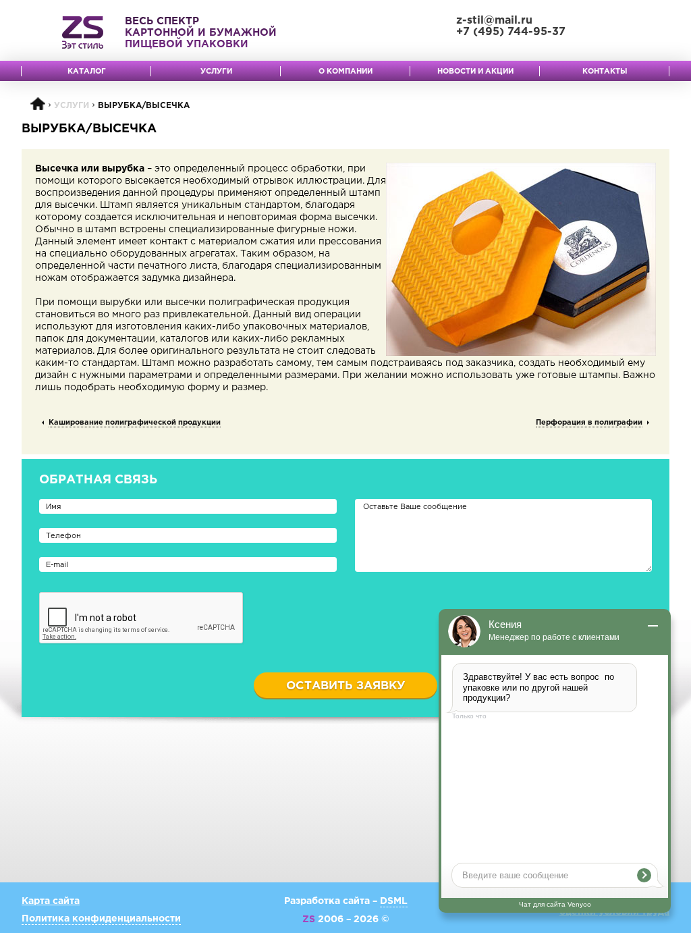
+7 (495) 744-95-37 (510, 32)
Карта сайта (51, 901)
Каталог (86, 71)
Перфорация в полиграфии (589, 422)
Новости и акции (475, 71)
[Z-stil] (82, 32)
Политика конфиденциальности (101, 919)
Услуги (216, 71)
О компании (345, 71)
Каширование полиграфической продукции (135, 422)
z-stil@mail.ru (494, 21)
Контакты (605, 71)
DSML (394, 901)
